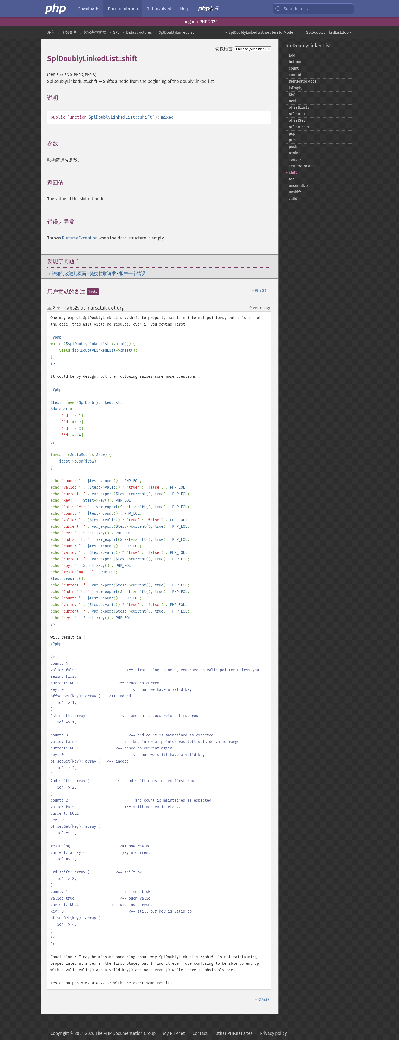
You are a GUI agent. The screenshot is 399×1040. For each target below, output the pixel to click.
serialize (296, 159)
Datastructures (139, 32)
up (50, 308)
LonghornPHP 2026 (199, 21)
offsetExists (299, 107)
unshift (295, 192)
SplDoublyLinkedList (176, 32)
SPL (116, 32)
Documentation (123, 8)
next (292, 101)
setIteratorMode (303, 166)
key (292, 94)
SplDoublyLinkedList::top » (329, 32)
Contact (200, 1033)
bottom (295, 62)
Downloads (88, 8)
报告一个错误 (132, 273)
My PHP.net (174, 1033)
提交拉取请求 (103, 273)
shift (293, 172)
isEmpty (295, 88)
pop (292, 133)
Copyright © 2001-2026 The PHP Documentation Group (103, 1033)
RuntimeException (79, 238)
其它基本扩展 (95, 32)
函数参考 (69, 32)
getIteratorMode (303, 81)
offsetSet (297, 120)
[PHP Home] (56, 8)
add (292, 55)
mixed (167, 117)
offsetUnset (299, 127)
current (295, 75)
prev (292, 140)
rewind (294, 153)
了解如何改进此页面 (66, 273)
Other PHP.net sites (233, 1033)
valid (293, 198)
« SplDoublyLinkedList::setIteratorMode (259, 32)
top (291, 179)
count (294, 68)
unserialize (298, 185)
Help (184, 8)
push (293, 146)
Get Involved (159, 8)
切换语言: (224, 48)
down (58, 308)
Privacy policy (273, 1033)
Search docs (296, 8)
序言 (51, 32)
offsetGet (297, 114)
